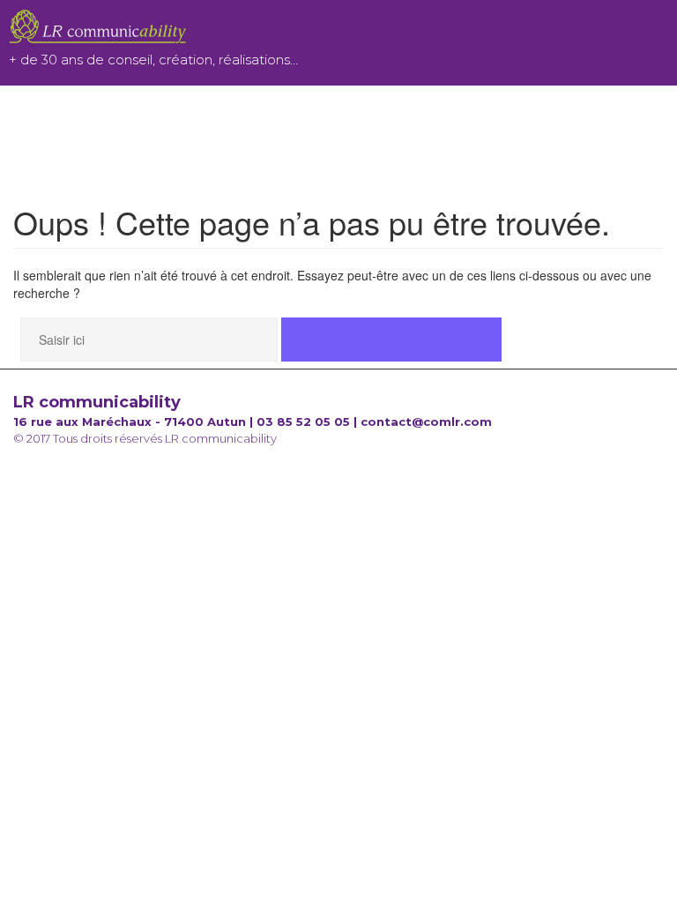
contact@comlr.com (426, 421)
